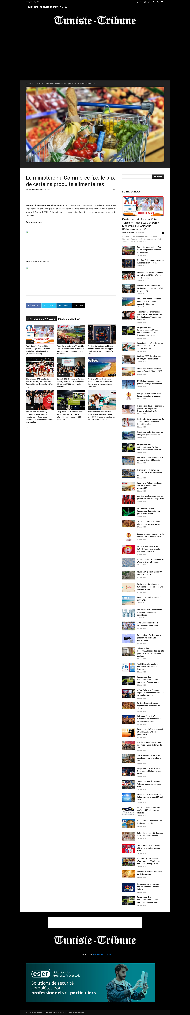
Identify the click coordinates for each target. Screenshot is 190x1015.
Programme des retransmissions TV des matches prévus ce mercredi (149, 679)
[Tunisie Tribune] (95, 20)
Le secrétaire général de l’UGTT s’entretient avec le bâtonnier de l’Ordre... (148, 549)
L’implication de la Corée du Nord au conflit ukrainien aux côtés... (149, 771)
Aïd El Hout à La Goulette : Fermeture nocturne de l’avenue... (148, 666)
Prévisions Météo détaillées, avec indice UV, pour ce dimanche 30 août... (149, 301)
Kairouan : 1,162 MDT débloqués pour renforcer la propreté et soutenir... (149, 718)
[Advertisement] (71, 197)
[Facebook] (141, 2)
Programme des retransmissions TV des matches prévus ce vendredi (149, 447)
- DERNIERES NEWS (64, 375)
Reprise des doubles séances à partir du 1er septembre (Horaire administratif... (150, 408)
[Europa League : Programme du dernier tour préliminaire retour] (128, 537)
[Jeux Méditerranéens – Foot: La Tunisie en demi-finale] (128, 626)
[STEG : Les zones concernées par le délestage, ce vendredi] (128, 384)
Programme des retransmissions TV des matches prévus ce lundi (147, 899)
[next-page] (31, 427)
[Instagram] (145, 2)
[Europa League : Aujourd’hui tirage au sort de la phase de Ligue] (128, 396)
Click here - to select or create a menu (47, 7)
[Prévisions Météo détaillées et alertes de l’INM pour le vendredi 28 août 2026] (128, 486)
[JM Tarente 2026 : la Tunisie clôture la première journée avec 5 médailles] (128, 848)
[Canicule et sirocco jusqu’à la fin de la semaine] (128, 874)
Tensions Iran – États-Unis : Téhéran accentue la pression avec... (149, 784)
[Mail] (153, 2)
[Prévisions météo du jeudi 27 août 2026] (128, 600)
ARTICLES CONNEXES (41, 318)
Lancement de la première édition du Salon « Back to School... (148, 886)
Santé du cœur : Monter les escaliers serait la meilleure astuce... (149, 758)
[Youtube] (162, 2)
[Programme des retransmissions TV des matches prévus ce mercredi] (128, 680)
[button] (137, 2)
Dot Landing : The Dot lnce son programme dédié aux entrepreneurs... (150, 637)
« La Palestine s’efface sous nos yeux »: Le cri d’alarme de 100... (149, 745)
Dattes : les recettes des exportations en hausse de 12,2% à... (148, 705)
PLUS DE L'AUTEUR (69, 318)
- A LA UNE (37, 83)
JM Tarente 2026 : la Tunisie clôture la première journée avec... (149, 848)
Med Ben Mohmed (35, 189)
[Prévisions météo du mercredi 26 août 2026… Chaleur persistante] (128, 732)
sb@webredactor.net (102, 954)
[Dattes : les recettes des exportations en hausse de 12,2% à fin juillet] (128, 705)
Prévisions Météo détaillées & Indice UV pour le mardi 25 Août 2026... (150, 797)
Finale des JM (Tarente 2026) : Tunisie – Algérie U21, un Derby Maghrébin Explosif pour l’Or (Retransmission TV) (140, 224)
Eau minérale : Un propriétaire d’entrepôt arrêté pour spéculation (149, 612)
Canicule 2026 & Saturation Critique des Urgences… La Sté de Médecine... (150, 288)
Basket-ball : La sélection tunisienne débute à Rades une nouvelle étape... (150, 586)
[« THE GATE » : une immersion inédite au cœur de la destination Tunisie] (128, 823)
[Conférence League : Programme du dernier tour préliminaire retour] (128, 511)
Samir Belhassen (128, 233)
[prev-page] (27, 427)
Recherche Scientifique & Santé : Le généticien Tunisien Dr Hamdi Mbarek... (150, 421)
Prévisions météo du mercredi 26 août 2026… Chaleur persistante (150, 731)
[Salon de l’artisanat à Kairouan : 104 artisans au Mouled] (128, 836)
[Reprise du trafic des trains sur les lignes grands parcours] (128, 435)
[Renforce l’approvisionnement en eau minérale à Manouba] (128, 460)
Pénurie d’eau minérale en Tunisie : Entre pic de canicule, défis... (150, 472)
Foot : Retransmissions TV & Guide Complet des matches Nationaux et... (149, 249)
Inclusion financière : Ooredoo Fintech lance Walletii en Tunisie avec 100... (150, 345)
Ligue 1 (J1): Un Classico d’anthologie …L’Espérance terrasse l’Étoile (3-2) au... (148, 861)
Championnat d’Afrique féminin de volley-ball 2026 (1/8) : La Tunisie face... (150, 275)
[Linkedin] (149, 2)
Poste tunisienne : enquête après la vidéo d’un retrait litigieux (148, 810)
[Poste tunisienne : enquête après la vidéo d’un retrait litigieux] (128, 810)
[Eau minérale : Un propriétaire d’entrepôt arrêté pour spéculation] (128, 612)
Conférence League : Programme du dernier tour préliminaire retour (149, 511)
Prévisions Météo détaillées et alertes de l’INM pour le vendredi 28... (150, 485)
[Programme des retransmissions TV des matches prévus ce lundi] (128, 900)
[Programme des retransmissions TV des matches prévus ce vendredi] (128, 447)
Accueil (28, 83)
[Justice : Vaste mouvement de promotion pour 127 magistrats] (128, 499)
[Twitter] (158, 2)
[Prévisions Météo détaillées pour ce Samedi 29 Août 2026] (128, 371)
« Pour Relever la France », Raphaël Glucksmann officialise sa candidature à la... (150, 692)
